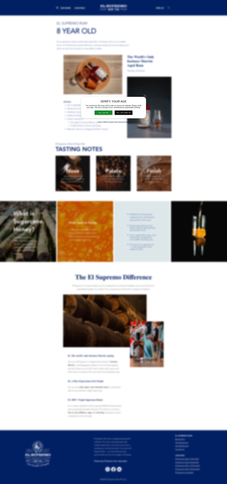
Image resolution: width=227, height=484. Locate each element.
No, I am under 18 (123, 113)
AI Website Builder (123, 122)
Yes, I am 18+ (103, 113)
